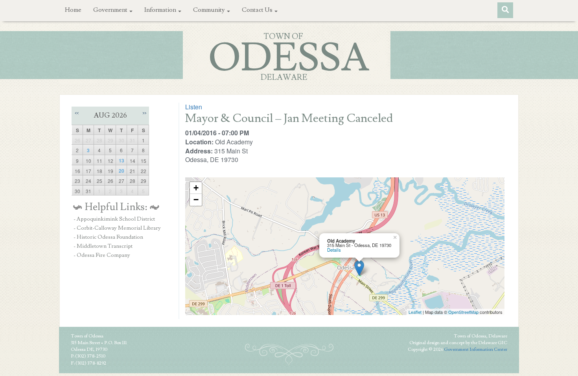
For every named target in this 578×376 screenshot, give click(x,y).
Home (73, 10)
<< (77, 113)
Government (111, 10)
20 (121, 170)
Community (209, 10)
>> (144, 113)
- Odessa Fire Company (102, 255)
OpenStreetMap (463, 312)
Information (160, 10)
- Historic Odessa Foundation (108, 237)
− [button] (196, 200)
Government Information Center (475, 349)
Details (334, 250)
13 (121, 160)
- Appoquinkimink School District (114, 219)
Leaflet (415, 312)
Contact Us (258, 10)
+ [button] (196, 188)
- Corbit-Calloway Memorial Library (117, 228)
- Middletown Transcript (103, 246)
